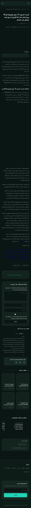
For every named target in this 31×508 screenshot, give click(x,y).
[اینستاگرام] (20, 362)
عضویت (15, 495)
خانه (28, 9)
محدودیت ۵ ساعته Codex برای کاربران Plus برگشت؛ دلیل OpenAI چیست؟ (9, 386)
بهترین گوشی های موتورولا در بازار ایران (19, 249)
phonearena (21, 75)
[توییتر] (24, 362)
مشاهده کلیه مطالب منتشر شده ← (14, 275)
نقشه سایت (7, 468)
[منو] (28, 3)
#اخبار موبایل (16, 265)
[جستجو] (2, 3)
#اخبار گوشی (25, 265)
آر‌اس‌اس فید (26, 472)
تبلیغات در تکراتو (25, 468)
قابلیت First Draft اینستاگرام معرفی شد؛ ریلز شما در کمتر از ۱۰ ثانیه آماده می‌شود (18, 427)
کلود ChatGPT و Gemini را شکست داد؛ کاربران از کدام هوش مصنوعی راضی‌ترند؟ (23, 405)
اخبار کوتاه (23, 9)
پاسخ (23, 354)
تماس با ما (13, 468)
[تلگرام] (16, 362)
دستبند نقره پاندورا (22, 444)
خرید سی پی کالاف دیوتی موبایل (19, 448)
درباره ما (19, 468)
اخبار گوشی (21, 241)
